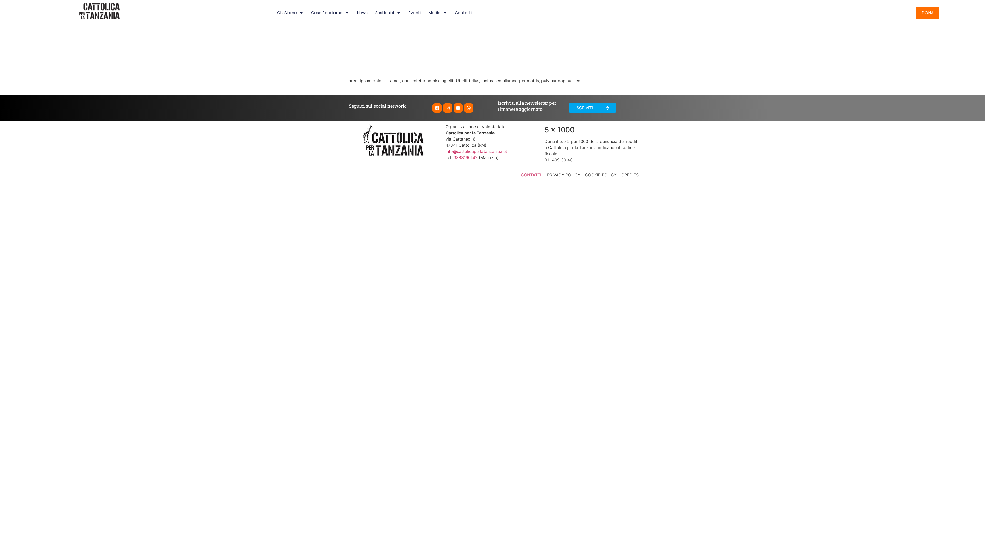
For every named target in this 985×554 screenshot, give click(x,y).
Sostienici (384, 13)
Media (434, 13)
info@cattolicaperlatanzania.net (476, 151)
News (362, 13)
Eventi (414, 13)
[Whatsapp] (468, 108)
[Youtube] (458, 108)
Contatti (463, 13)
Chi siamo (287, 13)
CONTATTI (531, 174)
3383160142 (466, 157)
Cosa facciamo (326, 13)
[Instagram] (447, 108)
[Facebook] (437, 108)
